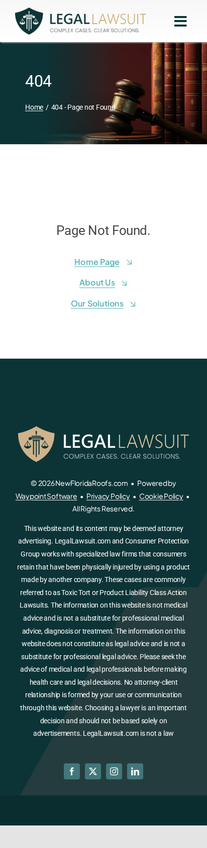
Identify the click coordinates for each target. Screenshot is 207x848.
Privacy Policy (108, 495)
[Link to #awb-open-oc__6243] (180, 22)
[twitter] (93, 771)
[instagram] (114, 771)
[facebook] (72, 771)
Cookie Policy (161, 495)
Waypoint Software (46, 495)
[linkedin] (135, 771)
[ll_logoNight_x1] (80, 11)
